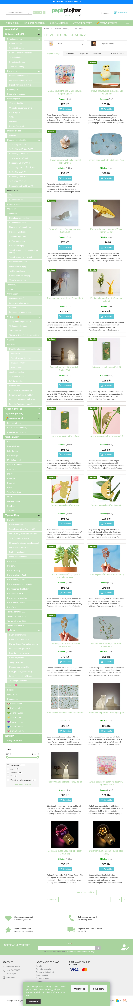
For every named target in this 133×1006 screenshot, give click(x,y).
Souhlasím (98, 989)
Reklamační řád (42, 975)
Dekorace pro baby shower (20, 80)
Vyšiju (9, 497)
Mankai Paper (13, 455)
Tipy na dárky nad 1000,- (17, 626)
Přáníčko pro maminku (19, 639)
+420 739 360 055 (13, 970)
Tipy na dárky (12, 515)
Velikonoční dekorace (18, 326)
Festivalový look (14, 423)
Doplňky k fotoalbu (17, 349)
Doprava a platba (42, 978)
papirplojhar (10, 977)
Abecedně (97, 53)
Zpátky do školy (13, 740)
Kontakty (39, 966)
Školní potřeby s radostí (19, 538)
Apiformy (11, 510)
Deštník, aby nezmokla (19, 667)
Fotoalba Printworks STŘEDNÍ (22, 399)
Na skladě (17, 765)
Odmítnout (79, 989)
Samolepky (12, 213)
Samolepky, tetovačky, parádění (22, 529)
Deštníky (13, 121)
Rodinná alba (14, 386)
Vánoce (10, 340)
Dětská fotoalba (15, 381)
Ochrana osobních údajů (45, 972)
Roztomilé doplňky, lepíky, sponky (23, 644)
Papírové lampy (16, 200)
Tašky (11, 117)
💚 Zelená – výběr (15, 713)
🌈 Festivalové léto (15, 418)
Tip (13, 776)
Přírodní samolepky (17, 232)
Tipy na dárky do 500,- (16, 616)
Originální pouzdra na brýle (20, 108)
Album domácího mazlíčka (20, 390)
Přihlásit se (98, 948)
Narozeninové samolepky (20, 227)
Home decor (12, 190)
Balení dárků (11, 29)
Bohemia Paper (13, 446)
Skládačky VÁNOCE (18, 177)
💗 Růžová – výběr (15, 731)
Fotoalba (11, 344)
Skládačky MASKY (17, 172)
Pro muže (11, 561)
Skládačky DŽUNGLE (18, 154)
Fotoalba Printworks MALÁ (20, 404)
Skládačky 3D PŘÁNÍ (18, 158)
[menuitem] (12, 23)
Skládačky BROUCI (17, 181)
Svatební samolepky (18, 262)
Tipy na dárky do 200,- (16, 612)
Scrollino (11, 506)
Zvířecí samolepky (17, 241)
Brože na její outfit (16, 658)
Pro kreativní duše (15, 593)
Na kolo (12, 135)
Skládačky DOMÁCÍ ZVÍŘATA (22, 167)
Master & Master (14, 465)
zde (27, 995)
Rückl (9, 487)
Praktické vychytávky (16, 432)
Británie (10, 690)
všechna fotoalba (16, 372)
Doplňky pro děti (14, 131)
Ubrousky (11, 209)
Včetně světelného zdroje (22, 780)
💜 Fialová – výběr (15, 722)
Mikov (9, 474)
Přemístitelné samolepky (19, 275)
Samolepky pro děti (17, 236)
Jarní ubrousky (15, 330)
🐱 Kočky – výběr (15, 708)
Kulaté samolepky (16, 245)
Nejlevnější (70, 53)
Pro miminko (12, 71)
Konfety (12, 308)
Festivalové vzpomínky (17, 428)
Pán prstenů (12, 699)
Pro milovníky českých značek (20, 584)
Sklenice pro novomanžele (20, 53)
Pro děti (10, 520)
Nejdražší (84, 53)
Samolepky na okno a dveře (21, 257)
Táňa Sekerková (14, 492)
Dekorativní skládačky (16, 140)
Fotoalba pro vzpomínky (19, 648)
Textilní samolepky (17, 271)
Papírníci (11, 483)
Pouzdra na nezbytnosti (19, 653)
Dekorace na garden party (20, 312)
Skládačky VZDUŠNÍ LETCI (21, 186)
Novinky (9, 736)
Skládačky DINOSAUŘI (19, 163)
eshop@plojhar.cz (13, 967)
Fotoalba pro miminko (18, 76)
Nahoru (52, 900)
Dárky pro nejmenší (17, 552)
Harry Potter (12, 694)
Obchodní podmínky (43, 969)
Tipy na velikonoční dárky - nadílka (24, 335)
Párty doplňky (13, 89)
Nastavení (33, 1001)
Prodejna (39, 981)
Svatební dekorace (17, 62)
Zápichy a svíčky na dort (19, 303)
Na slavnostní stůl (16, 298)
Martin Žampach (14, 460)
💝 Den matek (13, 630)
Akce (14, 769)
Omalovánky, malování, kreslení (23, 534)
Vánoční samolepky (17, 280)
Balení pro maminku (17, 635)
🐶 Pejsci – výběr (14, 704)
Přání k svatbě (15, 43)
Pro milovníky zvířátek (16, 575)
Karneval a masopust (16, 94)
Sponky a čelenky (16, 66)
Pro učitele (11, 607)
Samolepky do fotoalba (19, 218)
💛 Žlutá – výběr (14, 717)
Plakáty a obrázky (15, 204)
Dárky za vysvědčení (18, 557)
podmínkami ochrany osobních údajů (81, 952)
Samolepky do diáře (17, 223)
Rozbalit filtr (21, 785)
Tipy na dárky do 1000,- (17, 621)
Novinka (16, 773)
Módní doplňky (13, 99)
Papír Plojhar (11, 974)
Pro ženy (11, 566)
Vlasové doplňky (16, 103)
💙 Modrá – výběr (15, 726)
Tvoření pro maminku (18, 681)
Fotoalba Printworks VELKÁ (21, 395)
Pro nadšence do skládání (18, 589)
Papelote (11, 478)
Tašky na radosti (16, 662)
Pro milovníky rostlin (16, 602)
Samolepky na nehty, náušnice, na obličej (23, 251)
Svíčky (10, 289)
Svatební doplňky (14, 39)
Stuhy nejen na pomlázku (20, 321)
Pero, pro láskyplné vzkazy (20, 671)
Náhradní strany (18, 363)
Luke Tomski (12, 451)
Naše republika (13, 501)
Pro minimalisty (13, 570)
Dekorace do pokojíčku (19, 547)
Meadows (11, 469)
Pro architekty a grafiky (17, 598)
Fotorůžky (15, 354)
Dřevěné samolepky (17, 266)
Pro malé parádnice (17, 126)
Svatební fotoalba (16, 48)
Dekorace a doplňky (15, 34)
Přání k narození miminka (20, 85)
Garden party (12, 294)
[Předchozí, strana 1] (108, 899)
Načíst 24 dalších (85, 892)
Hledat (29, 12)
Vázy (11, 195)
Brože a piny (14, 112)
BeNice (10, 442)
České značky (12, 437)
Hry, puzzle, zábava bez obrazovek (24, 543)
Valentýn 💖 (12, 685)
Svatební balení (15, 57)
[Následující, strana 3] (119, 899)
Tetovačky (11, 285)
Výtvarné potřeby (14, 413)
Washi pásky (16, 367)
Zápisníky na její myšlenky (20, 676)
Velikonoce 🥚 (13, 317)
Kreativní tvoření (16, 524)
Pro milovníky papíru (16, 580)
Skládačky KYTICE (17, 144)
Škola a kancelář (13, 409)
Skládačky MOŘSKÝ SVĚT (21, 149)
